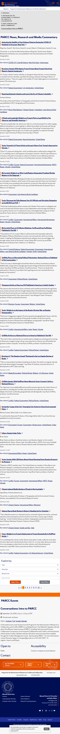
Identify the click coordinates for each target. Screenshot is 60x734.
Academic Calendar (11, 719)
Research (6, 9)
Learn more (14, 730)
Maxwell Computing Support (28, 701)
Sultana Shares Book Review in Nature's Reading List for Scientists (25, 511)
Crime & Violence (22, 63)
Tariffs (34, 251)
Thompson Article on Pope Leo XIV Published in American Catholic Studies (28, 285)
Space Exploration (29, 139)
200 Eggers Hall (52, 700)
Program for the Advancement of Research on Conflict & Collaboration (28, 9)
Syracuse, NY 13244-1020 (49, 703)
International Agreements (42, 165)
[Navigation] (53, 3)
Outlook (9, 621)
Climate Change (28, 110)
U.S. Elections (43, 373)
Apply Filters (15, 582)
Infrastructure (36, 425)
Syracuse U (50, 719)
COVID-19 (12, 63)
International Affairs (30, 220)
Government (12, 194)
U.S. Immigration (28, 88)
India (32, 528)
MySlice (40, 719)
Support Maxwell (25, 696)
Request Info (48, 664)
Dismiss (47, 729)
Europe (16, 165)
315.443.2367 (35, 675)
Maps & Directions (33, 719)
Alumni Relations (25, 699)
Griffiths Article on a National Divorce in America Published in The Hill (26, 335)
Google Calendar (21, 621)
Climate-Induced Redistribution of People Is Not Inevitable (22, 489)
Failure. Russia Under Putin (11, 433)
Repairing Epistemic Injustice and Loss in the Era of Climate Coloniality (26, 94)
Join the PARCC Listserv (9, 664)
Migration (37, 505)
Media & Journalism (14, 373)
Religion (32, 304)
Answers (4, 696)
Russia (2, 167)
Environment (12, 425)
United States (39, 88)
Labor (30, 329)
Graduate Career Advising (9, 701)
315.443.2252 (52, 705)
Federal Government (15, 88)
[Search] (57, 3)
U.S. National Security (36, 553)
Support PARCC (30, 664)
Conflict (11, 165)
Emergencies (25, 719)
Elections (11, 304)
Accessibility (19, 719)
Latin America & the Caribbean (27, 194)
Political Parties (22, 279)
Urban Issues (44, 63)
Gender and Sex (25, 528)
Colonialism (38, 110)
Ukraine (7, 167)
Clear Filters (45, 582)
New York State (34, 63)
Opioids (29, 251)
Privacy (44, 719)
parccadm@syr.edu (21, 675)
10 (39, 587)
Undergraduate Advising (8, 699)
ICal (13, 621)
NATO (54, 165)
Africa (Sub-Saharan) (15, 110)
